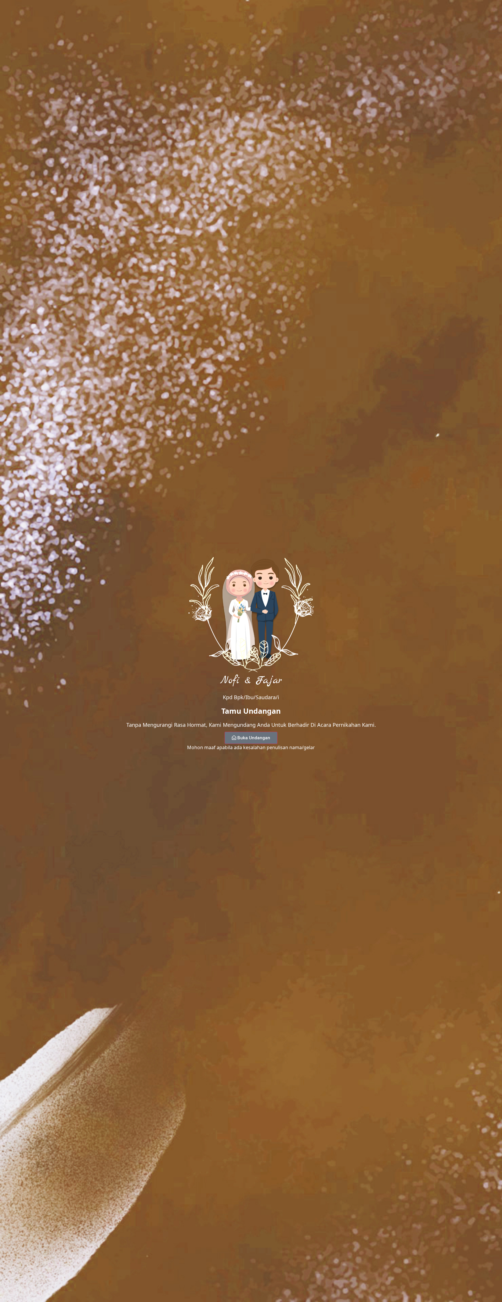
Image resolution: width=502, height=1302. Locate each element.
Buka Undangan (253, 737)
